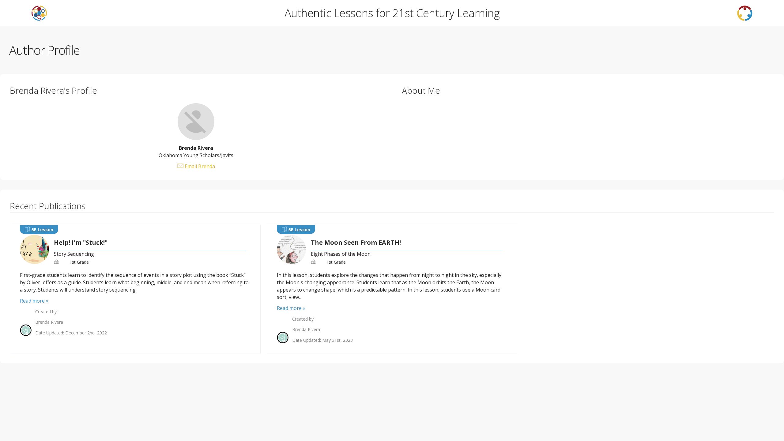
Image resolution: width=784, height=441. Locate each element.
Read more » (34, 300)
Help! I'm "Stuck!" (80, 242)
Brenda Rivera (49, 322)
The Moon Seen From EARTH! (356, 242)
